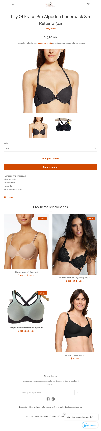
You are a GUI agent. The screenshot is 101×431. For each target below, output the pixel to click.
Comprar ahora (50, 167)
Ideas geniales (34, 407)
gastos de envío (44, 43)
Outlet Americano (51, 416)
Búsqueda (23, 407)
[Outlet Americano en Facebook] (48, 399)
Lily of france (50, 28)
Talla (6, 143)
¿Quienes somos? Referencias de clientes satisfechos (62, 407)
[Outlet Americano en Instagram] (53, 399)
